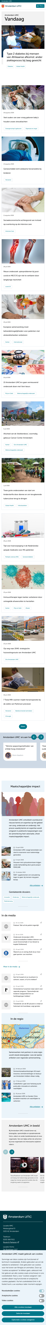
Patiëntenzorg (8, 901)
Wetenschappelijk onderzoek (26, 393)
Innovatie (7, 897)
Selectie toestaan (23, 1313)
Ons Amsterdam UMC (20, 444)
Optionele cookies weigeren (23, 1320)
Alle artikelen (35, 885)
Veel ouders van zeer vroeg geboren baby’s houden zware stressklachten (21, 120)
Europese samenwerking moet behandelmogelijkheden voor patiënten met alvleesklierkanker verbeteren (21, 331)
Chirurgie (8, 716)
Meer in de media (10, 967)
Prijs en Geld (9, 393)
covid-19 (8, 286)
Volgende (41, 737)
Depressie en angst (31, 128)
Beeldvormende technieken (23, 711)
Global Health (20, 66)
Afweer (28, 608)
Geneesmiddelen (28, 557)
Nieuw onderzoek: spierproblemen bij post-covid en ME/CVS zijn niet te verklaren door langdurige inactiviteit (21, 276)
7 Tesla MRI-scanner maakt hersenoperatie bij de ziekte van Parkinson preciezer (22, 702)
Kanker (7, 342)
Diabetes (10, 66)
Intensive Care (9, 231)
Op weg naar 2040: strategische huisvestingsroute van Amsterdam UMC (19, 651)
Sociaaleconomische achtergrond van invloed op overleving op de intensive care (22, 222)
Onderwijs (16, 897)
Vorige (34, 737)
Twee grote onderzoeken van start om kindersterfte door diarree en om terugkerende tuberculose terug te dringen (22, 495)
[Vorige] (5, 1152)
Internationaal (18, 342)
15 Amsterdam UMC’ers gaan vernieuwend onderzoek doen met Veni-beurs (20, 385)
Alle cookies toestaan (23, 1307)
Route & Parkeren (10, 1242)
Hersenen (8, 180)
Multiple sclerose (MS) (12, 557)
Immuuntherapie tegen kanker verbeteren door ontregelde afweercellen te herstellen (22, 599)
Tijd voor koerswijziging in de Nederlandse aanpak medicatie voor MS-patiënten (20, 548)
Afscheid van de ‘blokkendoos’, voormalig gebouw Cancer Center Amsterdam (20, 436)
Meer (23, 726)
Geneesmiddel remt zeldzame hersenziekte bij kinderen (22, 171)
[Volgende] (11, 1152)
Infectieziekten (22, 505)
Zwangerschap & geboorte (13, 128)
